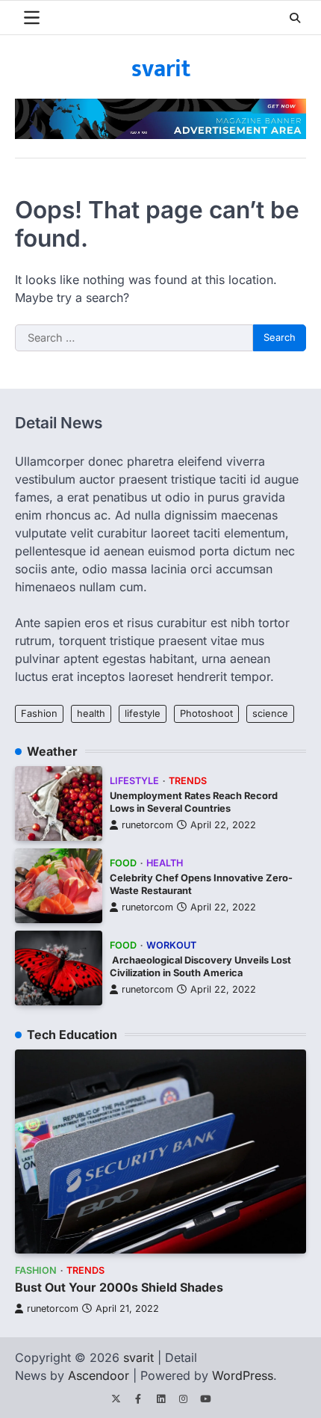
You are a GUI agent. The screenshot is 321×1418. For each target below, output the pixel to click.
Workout (171, 945)
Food (123, 863)
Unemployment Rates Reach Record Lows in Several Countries (194, 802)
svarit (160, 69)
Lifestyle (134, 780)
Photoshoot (206, 713)
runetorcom (147, 824)
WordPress (242, 1375)
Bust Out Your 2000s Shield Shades (119, 1287)
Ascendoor (98, 1375)
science (270, 713)
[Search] (295, 18)
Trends (188, 780)
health (91, 713)
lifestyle (142, 713)
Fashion (39, 713)
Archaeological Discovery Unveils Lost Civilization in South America (200, 966)
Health (164, 863)
